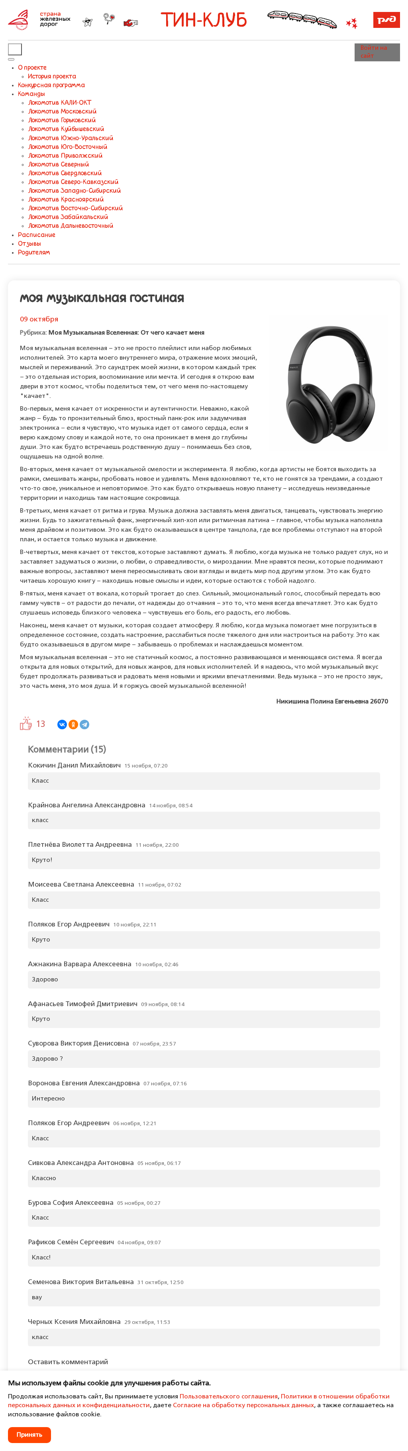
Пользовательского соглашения (229, 1397)
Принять (29, 1435)
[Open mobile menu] (15, 49)
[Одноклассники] (73, 724)
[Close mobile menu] (11, 59)
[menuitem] (32, 68)
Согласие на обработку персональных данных (243, 1405)
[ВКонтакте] (62, 724)
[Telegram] (84, 724)
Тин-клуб (204, 22)
